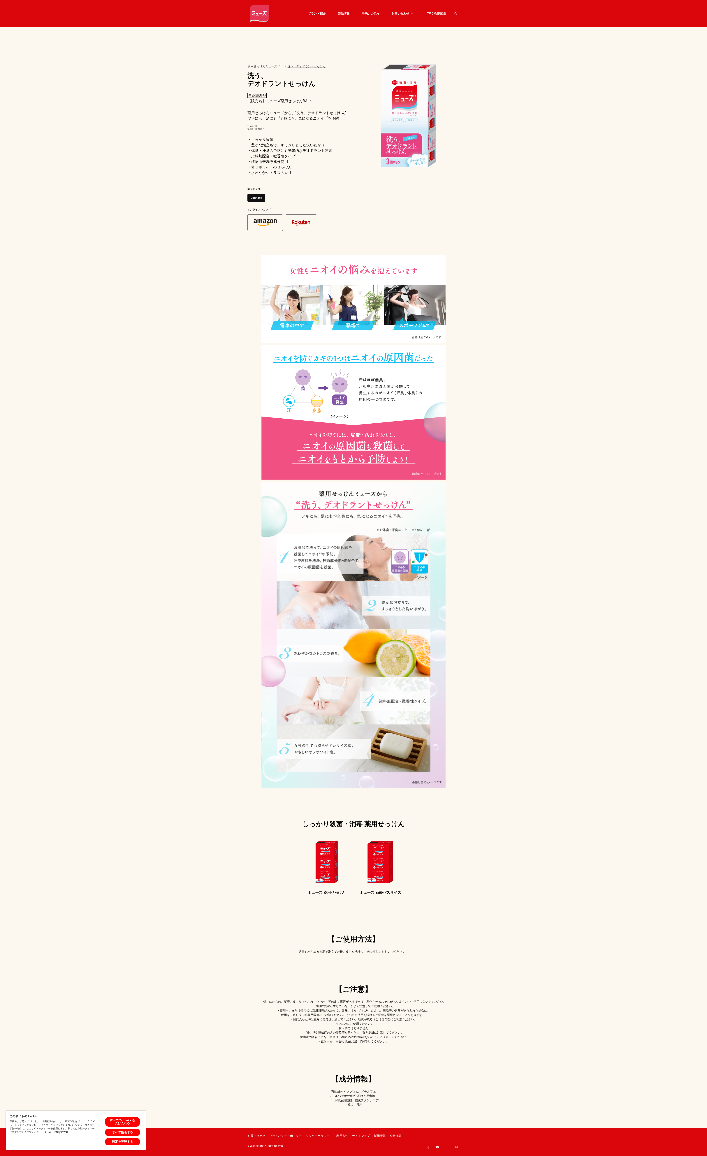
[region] (76, 1130)
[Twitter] (428, 1147)
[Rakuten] (301, 222)
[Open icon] (456, 13)
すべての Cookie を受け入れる (122, 1122)
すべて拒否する (122, 1132)
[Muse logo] (259, 13)
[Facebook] (447, 1147)
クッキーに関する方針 (56, 1132)
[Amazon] (265, 222)
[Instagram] (457, 1147)
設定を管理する (122, 1141)
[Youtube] (437, 1147)
